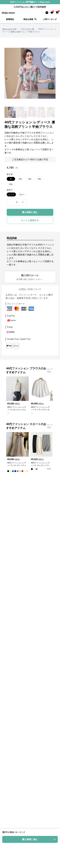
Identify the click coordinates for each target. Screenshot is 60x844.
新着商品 (10, 19)
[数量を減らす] (11, 202)
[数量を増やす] (23, 202)
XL (11, 179)
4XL (39, 179)
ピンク (11, 194)
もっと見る (50, 370)
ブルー (22, 194)
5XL (11, 184)
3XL (30, 179)
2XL (20, 179)
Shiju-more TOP (9, 29)
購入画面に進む (30, 212)
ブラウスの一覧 (27, 29)
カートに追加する (30, 220)
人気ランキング (50, 19)
